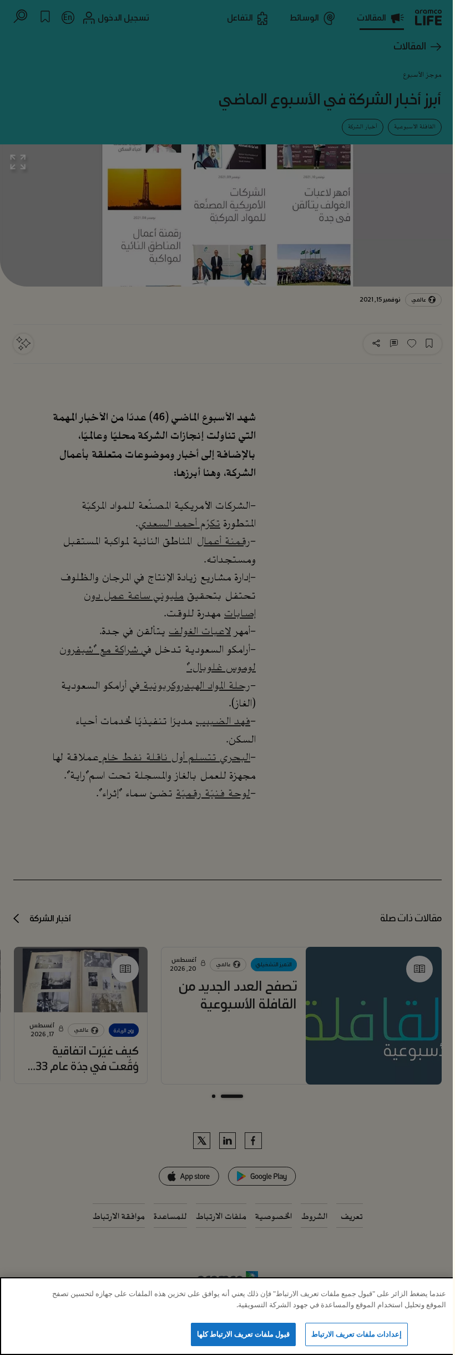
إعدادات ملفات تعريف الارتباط (356, 1334)
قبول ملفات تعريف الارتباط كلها (243, 1334)
